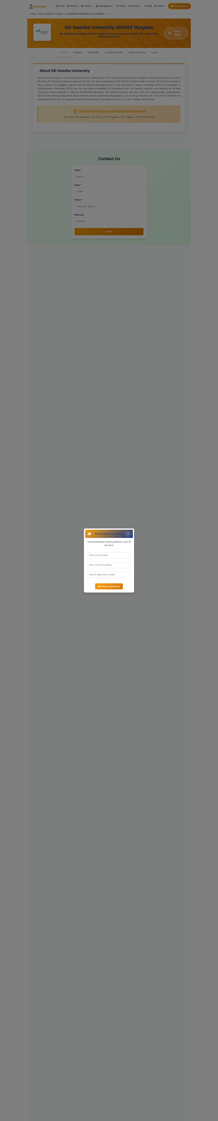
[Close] (128, 534)
